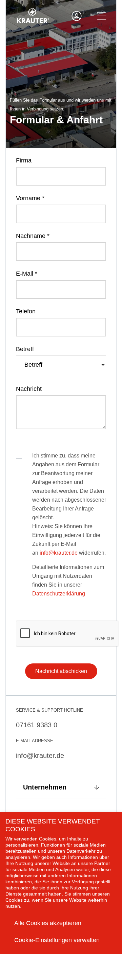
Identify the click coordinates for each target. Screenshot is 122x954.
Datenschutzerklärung (58, 593)
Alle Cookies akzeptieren (47, 923)
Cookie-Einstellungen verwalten (57, 940)
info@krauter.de (59, 553)
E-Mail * (26, 273)
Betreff (25, 349)
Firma (24, 160)
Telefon (26, 311)
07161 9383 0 (36, 725)
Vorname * (30, 198)
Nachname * (32, 235)
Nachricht (29, 388)
